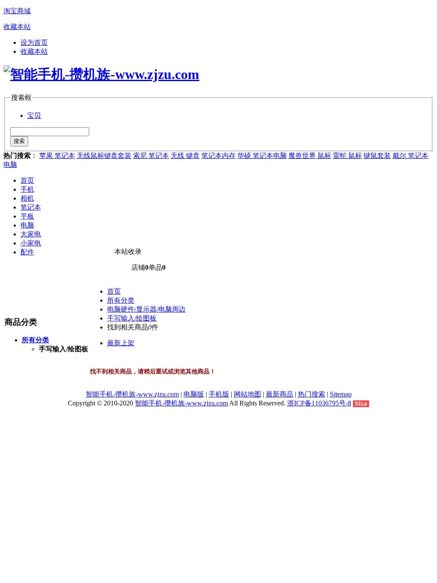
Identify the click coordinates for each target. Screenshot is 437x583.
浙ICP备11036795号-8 (319, 403)
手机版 (219, 394)
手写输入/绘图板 (132, 318)
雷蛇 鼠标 (347, 155)
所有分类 (120, 300)
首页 (27, 180)
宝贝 (34, 115)
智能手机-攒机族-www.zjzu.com (132, 394)
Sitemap (341, 394)
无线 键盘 (185, 155)
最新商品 (279, 394)
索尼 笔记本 (151, 155)
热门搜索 (311, 394)
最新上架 (120, 343)
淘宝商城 (17, 11)
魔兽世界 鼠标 (309, 155)
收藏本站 (17, 26)
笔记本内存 (218, 155)
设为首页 (34, 42)
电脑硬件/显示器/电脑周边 (146, 309)
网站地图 (247, 394)
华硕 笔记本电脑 (262, 155)
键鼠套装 (377, 155)
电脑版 (194, 394)
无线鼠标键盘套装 (104, 155)
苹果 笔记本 (57, 155)
